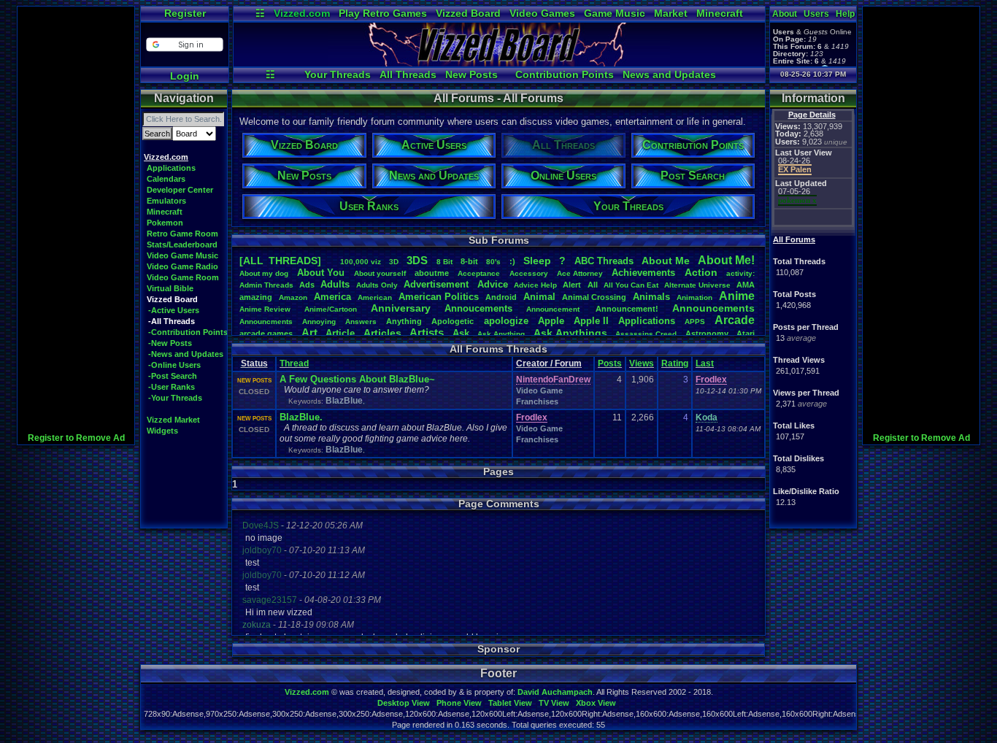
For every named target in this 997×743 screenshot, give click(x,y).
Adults (335, 284)
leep (537, 260)
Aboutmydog (263, 273)
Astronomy (706, 333)
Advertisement (437, 284)
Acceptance (479, 273)
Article (340, 333)
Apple (551, 320)
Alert (572, 284)
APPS (695, 321)
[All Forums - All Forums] (499, 63)
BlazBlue (344, 401)
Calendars (166, 178)
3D (394, 262)
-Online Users (174, 365)
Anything (404, 321)
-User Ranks (171, 386)
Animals (651, 296)
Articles (382, 333)
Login (184, 76)
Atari (745, 333)
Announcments (266, 321)
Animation (694, 297)
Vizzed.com (302, 13)
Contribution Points (564, 74)
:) (512, 261)
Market (671, 13)
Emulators (166, 200)
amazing (255, 297)
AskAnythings (570, 333)
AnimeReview (264, 309)
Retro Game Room (182, 233)
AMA (745, 284)
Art (309, 332)
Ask (461, 333)
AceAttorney (580, 273)
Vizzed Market (173, 419)
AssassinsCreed (646, 334)
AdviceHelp (535, 285)
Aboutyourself (380, 273)
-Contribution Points (188, 332)
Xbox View (596, 702)
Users (816, 14)
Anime (737, 296)
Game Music (614, 13)
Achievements (643, 272)
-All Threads (171, 321)
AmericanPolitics (439, 296)
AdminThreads (266, 285)
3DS (417, 260)
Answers (361, 321)
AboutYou (320, 272)
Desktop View (403, 702)
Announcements (713, 308)
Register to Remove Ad (76, 438)
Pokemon (165, 222)
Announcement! (627, 308)
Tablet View (510, 702)
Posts (610, 363)
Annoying (319, 321)
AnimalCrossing (594, 297)
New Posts (471, 74)
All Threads (408, 74)
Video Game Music (182, 255)
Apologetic (452, 321)
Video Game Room (183, 277)
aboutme (432, 273)
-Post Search (172, 376)
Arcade (735, 320)
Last (705, 363)
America (332, 296)
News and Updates (669, 74)
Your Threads (337, 74)
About (784, 14)
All (593, 284)
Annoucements (478, 308)
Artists (426, 332)
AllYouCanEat (631, 285)
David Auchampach (555, 692)
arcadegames (266, 333)
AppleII (591, 320)
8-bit (469, 261)
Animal (539, 296)
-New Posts (170, 343)
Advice (492, 284)
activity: (740, 273)
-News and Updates (185, 354)
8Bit (444, 262)
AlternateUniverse (697, 285)
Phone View (459, 702)
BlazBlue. (301, 417)
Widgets (162, 430)
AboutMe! (726, 260)
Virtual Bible (170, 288)
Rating (674, 363)
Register (185, 13)
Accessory (528, 273)
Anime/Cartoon (330, 309)
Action (701, 272)
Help (845, 14)
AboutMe (666, 260)
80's (493, 262)
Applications (171, 167)
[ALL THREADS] (280, 260)
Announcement (554, 309)
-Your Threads (175, 397)
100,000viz (360, 262)
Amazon (293, 297)
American (375, 297)
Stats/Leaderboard (182, 244)
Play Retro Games (383, 13)
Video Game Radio (182, 266)
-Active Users (173, 310)
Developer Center (180, 189)
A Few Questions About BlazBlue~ (357, 379)
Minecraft (719, 13)
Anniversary (401, 308)
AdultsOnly (377, 285)
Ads (307, 284)
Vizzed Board (468, 13)
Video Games (542, 13)
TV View (554, 702)
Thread (294, 363)
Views (641, 363)
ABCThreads (604, 260)
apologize (506, 320)
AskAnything (501, 334)
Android (501, 297)
